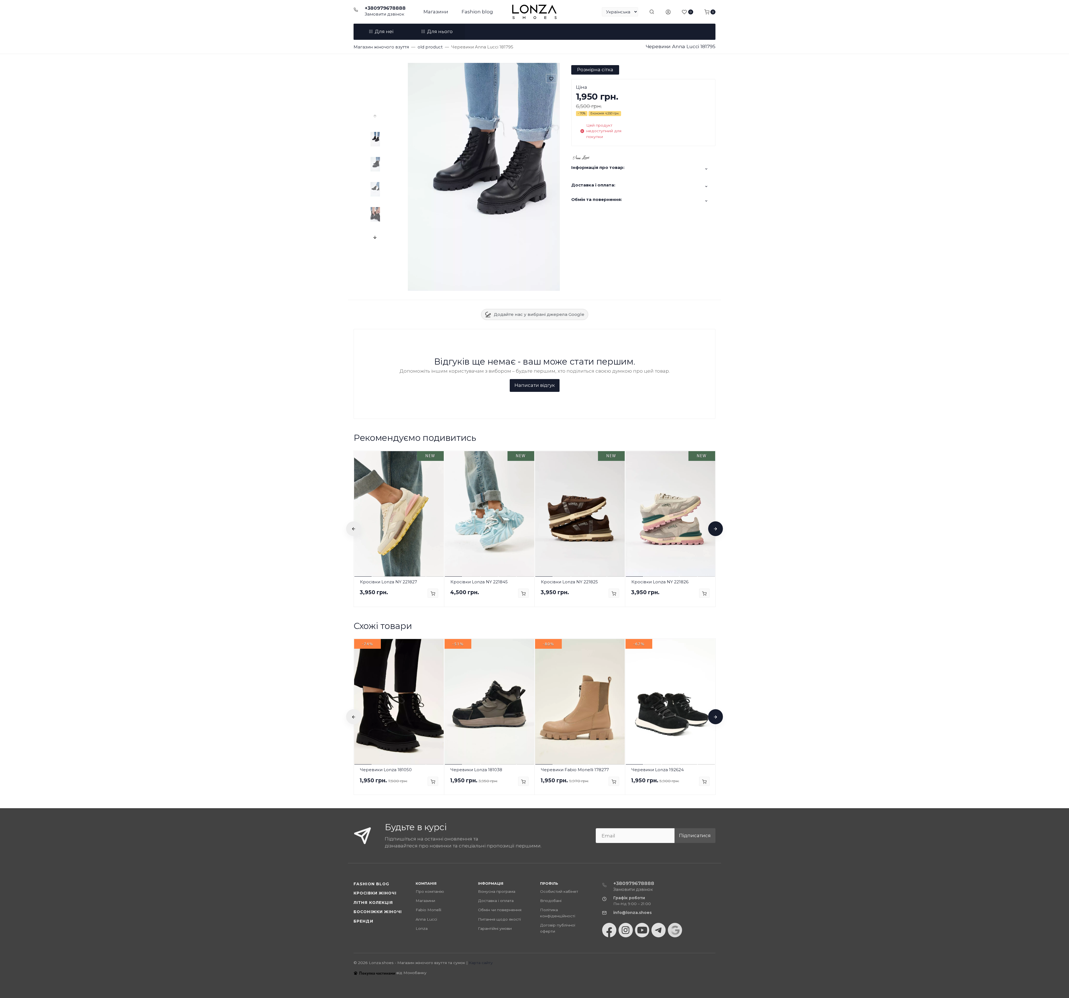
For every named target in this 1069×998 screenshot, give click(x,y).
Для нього (440, 31)
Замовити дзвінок (384, 14)
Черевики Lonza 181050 (386, 769)
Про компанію (430, 891)
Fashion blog (477, 11)
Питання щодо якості (499, 919)
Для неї (384, 31)
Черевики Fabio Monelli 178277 (575, 769)
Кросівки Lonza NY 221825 (569, 581)
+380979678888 (385, 8)
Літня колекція (373, 902)
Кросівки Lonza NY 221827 (388, 581)
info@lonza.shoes (632, 912)
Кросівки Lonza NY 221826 (659, 581)
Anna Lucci (426, 919)
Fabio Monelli (428, 910)
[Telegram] (658, 930)
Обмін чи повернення (499, 910)
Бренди (363, 921)
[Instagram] (626, 930)
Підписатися (695, 835)
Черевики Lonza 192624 (657, 769)
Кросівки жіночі (375, 893)
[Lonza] (534, 12)
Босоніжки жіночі (378, 911)
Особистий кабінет (559, 891)
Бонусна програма (496, 891)
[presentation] (375, 116)
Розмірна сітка (595, 69)
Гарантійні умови (495, 928)
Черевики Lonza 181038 (476, 769)
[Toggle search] (651, 11)
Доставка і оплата (496, 900)
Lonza (422, 928)
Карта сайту (481, 962)
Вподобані (551, 900)
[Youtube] (642, 930)
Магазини (435, 11)
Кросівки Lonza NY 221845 (479, 581)
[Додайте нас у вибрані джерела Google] (675, 930)
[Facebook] (609, 930)
